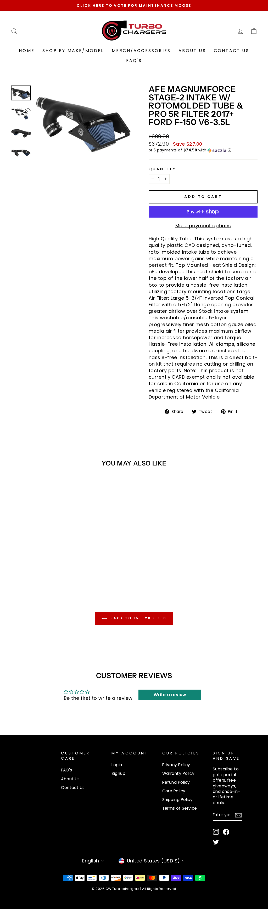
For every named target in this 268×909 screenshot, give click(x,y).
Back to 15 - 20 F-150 (137, 618)
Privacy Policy (176, 765)
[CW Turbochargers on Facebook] (226, 832)
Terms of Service (179, 808)
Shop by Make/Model (73, 51)
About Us (192, 51)
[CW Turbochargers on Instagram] (216, 832)
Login (116, 765)
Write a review (170, 695)
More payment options (203, 225)
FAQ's (134, 61)
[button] (203, 150)
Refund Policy (176, 782)
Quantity (162, 169)
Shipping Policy (177, 799)
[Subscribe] (238, 815)
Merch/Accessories (141, 51)
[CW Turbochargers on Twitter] (216, 842)
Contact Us (231, 51)
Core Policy (174, 791)
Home (27, 51)
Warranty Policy (178, 773)
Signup (118, 773)
